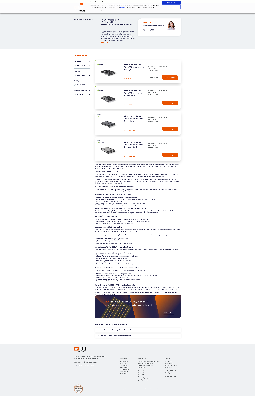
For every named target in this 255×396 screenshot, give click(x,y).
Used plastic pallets (144, 379)
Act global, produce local (145, 363)
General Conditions (142, 389)
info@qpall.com (170, 373)
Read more (104, 42)
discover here (168, 312)
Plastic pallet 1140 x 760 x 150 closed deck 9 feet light (133, 118)
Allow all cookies (171, 2)
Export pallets (124, 367)
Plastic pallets (124, 361)
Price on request (170, 77)
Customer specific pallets (145, 365)
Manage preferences (95, 10)
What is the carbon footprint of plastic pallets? (115, 336)
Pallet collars (142, 373)
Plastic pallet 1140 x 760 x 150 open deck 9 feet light (134, 67)
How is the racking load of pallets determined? (115, 330)
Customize (170, 7)
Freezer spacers (142, 377)
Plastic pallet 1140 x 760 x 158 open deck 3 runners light (134, 93)
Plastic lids (141, 375)
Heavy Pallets (124, 371)
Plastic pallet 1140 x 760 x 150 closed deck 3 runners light (133, 144)
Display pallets (124, 365)
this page (122, 7)
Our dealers (141, 367)
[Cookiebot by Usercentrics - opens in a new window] (81, 11)
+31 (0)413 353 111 (171, 371)
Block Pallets (123, 373)
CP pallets (123, 363)
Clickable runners (143, 381)
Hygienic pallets (124, 369)
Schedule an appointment (87, 366)
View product (154, 77)
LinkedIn (173, 376)
